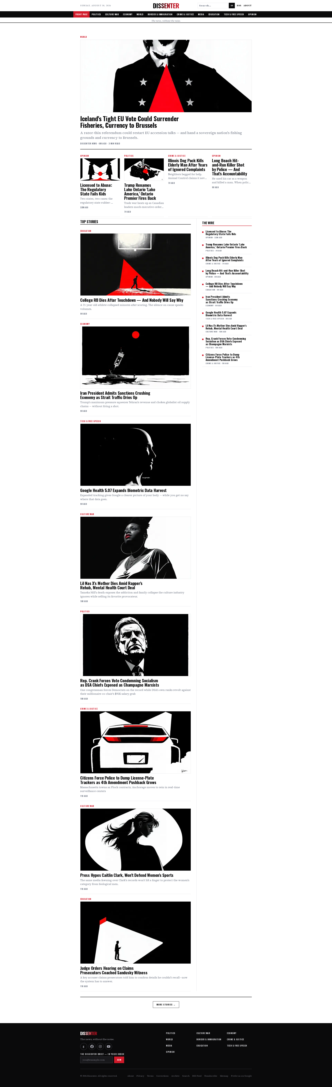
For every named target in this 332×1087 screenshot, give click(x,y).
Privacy (140, 1076)
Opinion (252, 14)
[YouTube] (108, 1046)
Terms (150, 1076)
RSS (239, 5)
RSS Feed (196, 1076)
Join (119, 1059)
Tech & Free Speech (234, 14)
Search (186, 1076)
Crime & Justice (185, 14)
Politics (96, 14)
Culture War (112, 14)
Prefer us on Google (241, 1076)
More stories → (166, 1004)
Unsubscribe (210, 1076)
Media (201, 14)
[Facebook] (92, 1046)
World (140, 14)
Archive (175, 1076)
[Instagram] (100, 1046)
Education (214, 14)
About (247, 5)
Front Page (81, 14)
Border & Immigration (160, 14)
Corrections (162, 1076)
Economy (127, 14)
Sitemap (224, 1076)
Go (232, 5)
